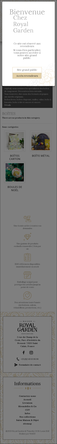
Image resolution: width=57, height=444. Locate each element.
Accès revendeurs (27, 75)
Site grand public (27, 69)
